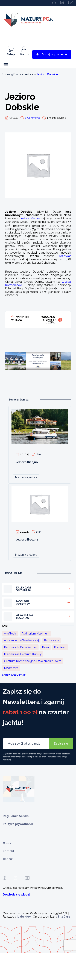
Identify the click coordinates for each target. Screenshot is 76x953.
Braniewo (60, 647)
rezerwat (65, 256)
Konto (24, 54)
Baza (45, 647)
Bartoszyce (51, 640)
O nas (7, 843)
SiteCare (64, 916)
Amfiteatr (10, 633)
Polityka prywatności (18, 824)
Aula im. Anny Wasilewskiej (21, 640)
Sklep (11, 54)
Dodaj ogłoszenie (54, 54)
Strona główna (11, 74)
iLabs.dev (24, 916)
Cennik (8, 859)
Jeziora (28, 74)
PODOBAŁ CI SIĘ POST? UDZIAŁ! (47, 319)
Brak (38, 454)
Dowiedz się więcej (16, 894)
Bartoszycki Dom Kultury (20, 647)
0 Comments (32, 117)
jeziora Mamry (30, 218)
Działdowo (11, 668)
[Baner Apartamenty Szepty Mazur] (38, 383)
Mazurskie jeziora (26, 477)
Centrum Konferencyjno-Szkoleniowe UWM (32, 661)
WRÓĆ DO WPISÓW (20, 318)
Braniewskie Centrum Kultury (23, 654)
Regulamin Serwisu (16, 816)
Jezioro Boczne (27, 539)
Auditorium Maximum (35, 633)
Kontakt (8, 851)
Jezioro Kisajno (27, 462)
